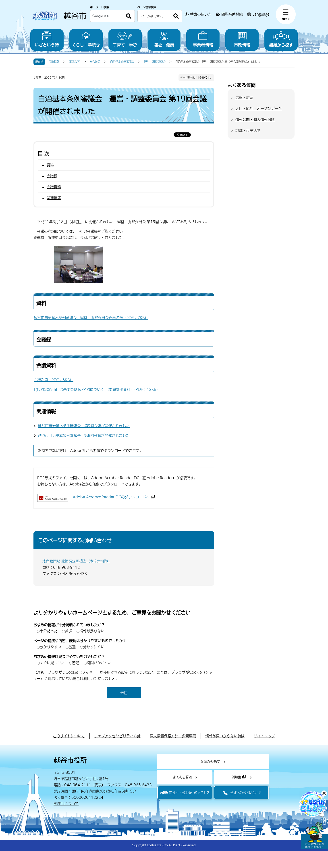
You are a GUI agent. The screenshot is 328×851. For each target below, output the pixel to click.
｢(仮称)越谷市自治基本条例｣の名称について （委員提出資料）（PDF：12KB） (97, 389)
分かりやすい (50, 647)
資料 (50, 165)
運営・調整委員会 (155, 62)
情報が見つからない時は (225, 736)
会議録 (52, 176)
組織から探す (281, 45)
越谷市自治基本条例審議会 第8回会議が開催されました (84, 435)
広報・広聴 (244, 97)
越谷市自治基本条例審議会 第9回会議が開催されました (84, 426)
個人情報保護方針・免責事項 (173, 736)
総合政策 (95, 62)
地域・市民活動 (247, 130)
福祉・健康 (164, 45)
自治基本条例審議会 (122, 62)
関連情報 (54, 198)
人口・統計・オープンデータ (258, 108)
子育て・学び (125, 45)
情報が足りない (91, 631)
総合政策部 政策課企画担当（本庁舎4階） (76, 561)
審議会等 (74, 62)
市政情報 (242, 45)
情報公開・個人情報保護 (255, 119)
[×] (314, 835)
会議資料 (54, 187)
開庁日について (66, 803)
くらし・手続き (86, 45)
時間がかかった (99, 662)
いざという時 (47, 45)
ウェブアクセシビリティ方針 (117, 736)
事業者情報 (203, 45)
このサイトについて (69, 736)
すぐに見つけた (52, 662)
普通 (68, 631)
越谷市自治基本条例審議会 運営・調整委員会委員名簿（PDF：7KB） (91, 317)
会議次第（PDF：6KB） (53, 380)
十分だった (49, 631)
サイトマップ (264, 736)
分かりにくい (93, 647)
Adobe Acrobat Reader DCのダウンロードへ (111, 497)
